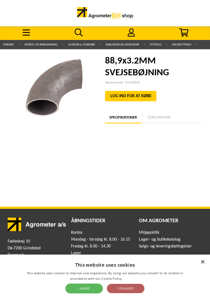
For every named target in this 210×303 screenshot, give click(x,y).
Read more (132, 278)
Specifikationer (123, 118)
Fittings (155, 44)
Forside (8, 44)
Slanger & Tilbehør (81, 44)
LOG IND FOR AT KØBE (130, 96)
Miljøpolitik (149, 232)
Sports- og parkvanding (41, 44)
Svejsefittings (181, 44)
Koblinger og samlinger (122, 44)
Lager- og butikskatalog (159, 239)
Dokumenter (159, 118)
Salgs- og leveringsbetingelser (165, 246)
